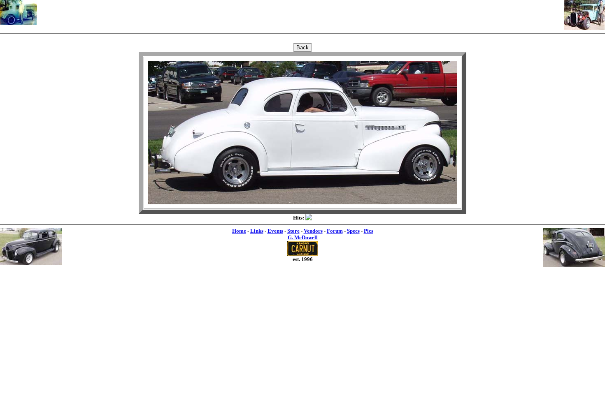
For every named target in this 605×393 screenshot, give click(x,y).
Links (256, 231)
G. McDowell (303, 237)
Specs (353, 231)
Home (239, 231)
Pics (368, 231)
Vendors (313, 231)
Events (275, 231)
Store (293, 231)
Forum (335, 231)
